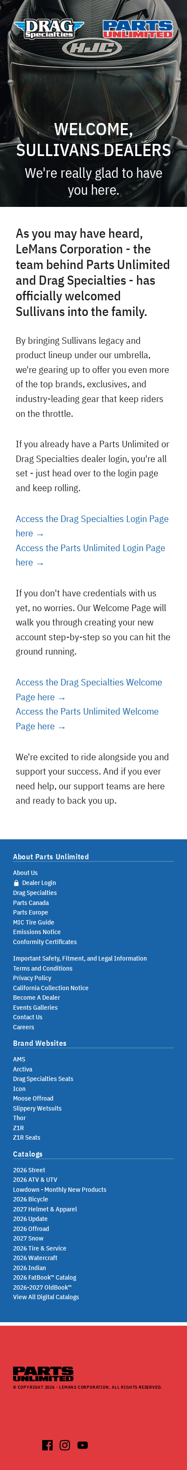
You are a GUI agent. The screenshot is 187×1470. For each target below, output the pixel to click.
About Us (25, 872)
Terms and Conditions (43, 968)
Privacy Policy (32, 978)
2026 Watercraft (35, 1258)
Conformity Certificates (45, 942)
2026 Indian (29, 1268)
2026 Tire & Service (40, 1248)
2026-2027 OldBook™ (42, 1287)
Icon (19, 1088)
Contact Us (28, 1017)
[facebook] (47, 1443)
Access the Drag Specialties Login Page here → (92, 525)
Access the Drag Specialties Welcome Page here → (89, 689)
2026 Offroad (31, 1228)
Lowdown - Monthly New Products (60, 1189)
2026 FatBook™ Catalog (44, 1277)
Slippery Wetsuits (37, 1108)
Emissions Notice (37, 932)
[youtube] (82, 1443)
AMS (19, 1059)
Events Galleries (35, 1007)
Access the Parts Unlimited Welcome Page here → (87, 718)
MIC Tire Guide (33, 922)
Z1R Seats (26, 1137)
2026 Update (30, 1218)
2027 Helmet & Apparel (45, 1209)
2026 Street (29, 1170)
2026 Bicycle (30, 1199)
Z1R (18, 1128)
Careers (23, 1027)
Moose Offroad (33, 1098)
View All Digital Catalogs (46, 1297)
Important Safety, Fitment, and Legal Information (80, 958)
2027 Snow (28, 1238)
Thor (19, 1118)
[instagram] (65, 1443)
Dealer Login (38, 882)
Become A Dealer (36, 997)
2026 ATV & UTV (35, 1179)
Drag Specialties (35, 892)
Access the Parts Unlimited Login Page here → (90, 555)
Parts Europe (30, 912)
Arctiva (22, 1069)
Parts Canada (31, 902)
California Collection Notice (51, 988)
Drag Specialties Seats (43, 1078)
